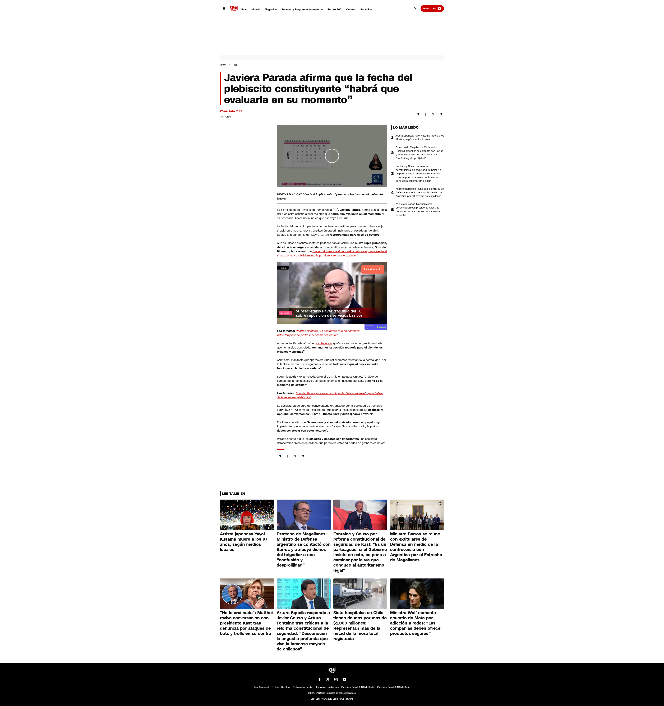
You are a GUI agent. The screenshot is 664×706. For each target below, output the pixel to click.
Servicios (366, 9)
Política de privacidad (303, 687)
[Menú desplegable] (224, 8)
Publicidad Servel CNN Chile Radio (393, 687)
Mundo (255, 9)
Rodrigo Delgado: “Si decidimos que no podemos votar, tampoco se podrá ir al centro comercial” (318, 333)
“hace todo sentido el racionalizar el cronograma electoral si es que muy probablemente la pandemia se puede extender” (332, 253)
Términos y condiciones (327, 687)
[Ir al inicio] (234, 8)
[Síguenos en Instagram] (336, 679)
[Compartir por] (441, 114)
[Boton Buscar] (415, 8)
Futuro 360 (334, 9)
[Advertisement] (246, 323)
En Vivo (275, 687)
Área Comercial (261, 687)
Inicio (223, 64)
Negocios (271, 9)
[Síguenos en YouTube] (344, 679)
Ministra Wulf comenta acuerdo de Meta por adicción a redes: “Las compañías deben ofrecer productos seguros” (416, 623)
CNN (228, 116)
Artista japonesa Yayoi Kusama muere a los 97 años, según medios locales (419, 137)
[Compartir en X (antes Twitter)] (433, 114)
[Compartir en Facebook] (426, 114)
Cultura (351, 9)
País (244, 9)
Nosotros (285, 687)
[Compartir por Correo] (418, 114)
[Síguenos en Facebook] (319, 679)
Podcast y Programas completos (302, 9)
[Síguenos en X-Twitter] (328, 679)
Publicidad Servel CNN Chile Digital (358, 687)
